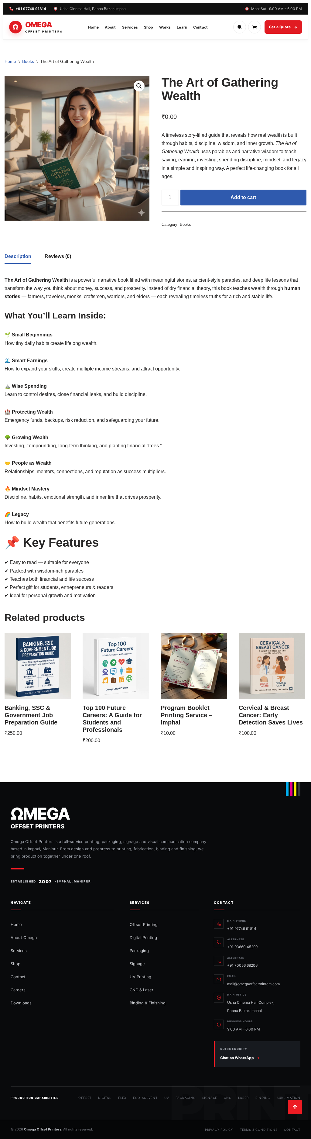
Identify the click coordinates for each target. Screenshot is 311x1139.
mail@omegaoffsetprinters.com (253, 984)
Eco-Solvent (145, 1097)
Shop (148, 27)
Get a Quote (280, 27)
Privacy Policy (219, 1129)
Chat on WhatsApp (240, 1057)
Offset (84, 1097)
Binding (262, 1097)
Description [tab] (18, 256)
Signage (137, 963)
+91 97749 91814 (30, 9)
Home (93, 27)
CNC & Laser (141, 989)
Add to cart (243, 197)
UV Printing (140, 976)
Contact (200, 27)
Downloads (21, 1002)
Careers (18, 989)
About (110, 27)
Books (28, 61)
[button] (139, 86)
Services (130, 27)
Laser (243, 1097)
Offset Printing (144, 924)
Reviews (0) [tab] (58, 256)
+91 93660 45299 (242, 947)
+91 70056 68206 (242, 965)
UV (166, 1097)
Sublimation (288, 1097)
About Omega (24, 937)
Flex (122, 1097)
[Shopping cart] (254, 27)
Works (165, 27)
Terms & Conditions (258, 1129)
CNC (227, 1097)
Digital (104, 1097)
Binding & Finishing (148, 1002)
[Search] (239, 27)
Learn (182, 27)
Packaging (139, 950)
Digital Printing (143, 937)
